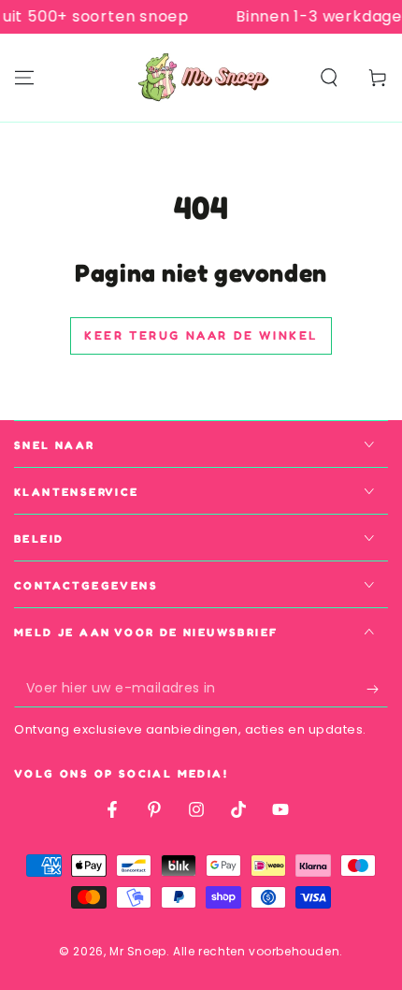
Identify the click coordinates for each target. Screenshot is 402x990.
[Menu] (24, 78)
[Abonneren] (377, 688)
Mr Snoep (137, 951)
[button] (329, 78)
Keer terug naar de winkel (201, 335)
